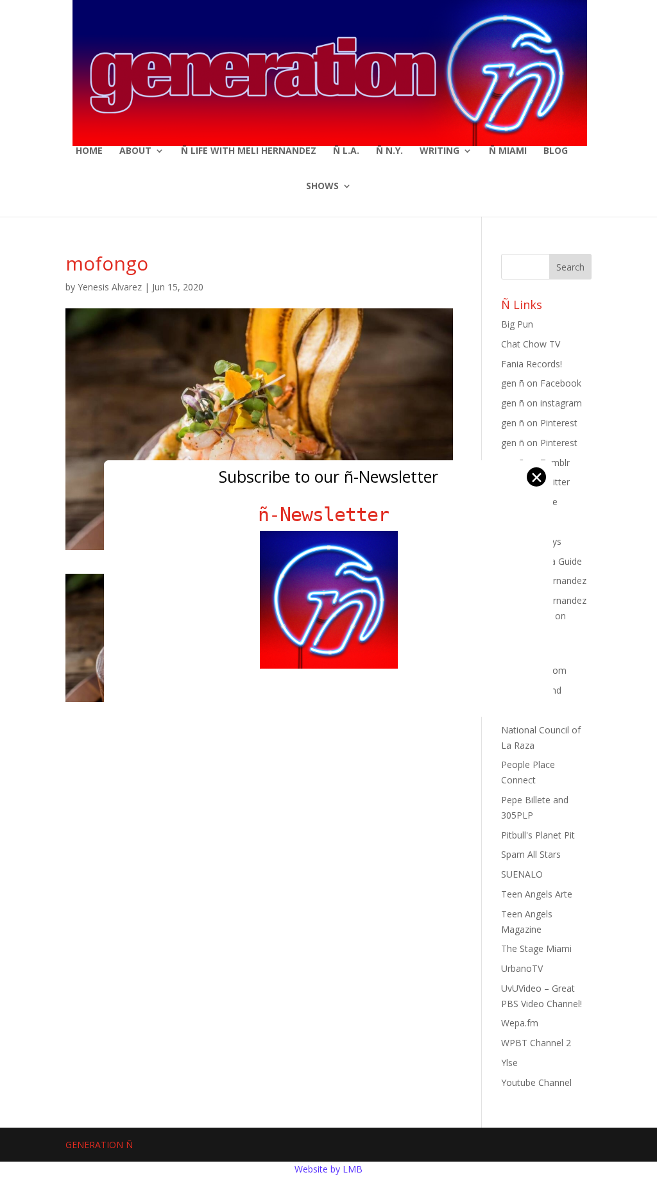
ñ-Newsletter (329, 514)
